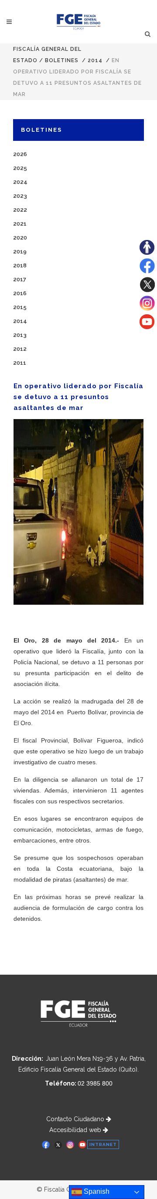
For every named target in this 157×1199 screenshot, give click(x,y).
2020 (20, 237)
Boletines (61, 60)
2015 (20, 307)
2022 (20, 209)
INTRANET (103, 1144)
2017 (19, 279)
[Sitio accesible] (147, 252)
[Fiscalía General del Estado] (79, 21)
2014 (95, 60)
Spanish (95, 1191)
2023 (20, 196)
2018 (20, 265)
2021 (20, 223)
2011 (19, 363)
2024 (20, 182)
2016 (20, 293)
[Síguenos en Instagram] (147, 308)
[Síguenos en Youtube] (147, 326)
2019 (20, 251)
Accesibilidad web (76, 1129)
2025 (20, 168)
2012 (20, 349)
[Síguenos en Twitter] (147, 289)
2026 (20, 154)
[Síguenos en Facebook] (147, 271)
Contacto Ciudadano (76, 1119)
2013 (20, 335)
